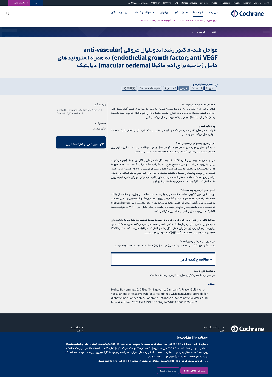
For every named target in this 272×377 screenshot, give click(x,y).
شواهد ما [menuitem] (198, 12)
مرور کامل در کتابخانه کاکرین (82, 144)
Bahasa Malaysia (189, 2)
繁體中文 (167, 2)
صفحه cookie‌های (128, 361)
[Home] (246, 13)
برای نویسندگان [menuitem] (119, 12)
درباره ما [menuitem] (213, 12)
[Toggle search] (7, 13)
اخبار (78, 330)
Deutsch (204, 2)
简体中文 (155, 2)
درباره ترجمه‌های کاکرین (138, 2)
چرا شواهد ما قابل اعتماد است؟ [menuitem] (158, 20)
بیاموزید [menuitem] (163, 12)
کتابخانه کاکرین (19, 2)
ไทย (176, 2)
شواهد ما (201, 31)
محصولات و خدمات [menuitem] (144, 12)
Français (237, 2)
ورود (36, 2)
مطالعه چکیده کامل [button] (194, 259)
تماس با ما (75, 327)
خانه (214, 31)
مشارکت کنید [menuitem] (180, 12)
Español (247, 2)
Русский (225, 2)
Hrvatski (214, 2)
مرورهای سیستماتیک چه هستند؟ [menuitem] (199, 20)
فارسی (266, 2)
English (257, 2)
